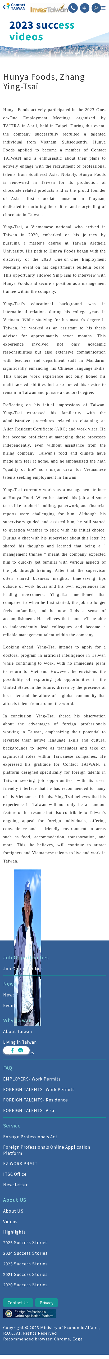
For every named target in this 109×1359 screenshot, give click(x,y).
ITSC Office (15, 1174)
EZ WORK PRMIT (20, 1163)
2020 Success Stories (25, 1284)
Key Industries (18, 1052)
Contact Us (18, 1302)
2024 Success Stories (25, 1253)
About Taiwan (17, 1031)
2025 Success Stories (25, 1242)
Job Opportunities (23, 968)
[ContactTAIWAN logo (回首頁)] (14, 8)
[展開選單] (103, 8)
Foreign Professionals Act (30, 1136)
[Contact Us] (73, 8)
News (9, 995)
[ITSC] (29, 1313)
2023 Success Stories (25, 1263)
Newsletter (15, 1184)
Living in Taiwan (20, 1042)
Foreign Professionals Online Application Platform (46, 1150)
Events (10, 1005)
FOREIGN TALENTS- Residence (35, 1100)
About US (13, 1211)
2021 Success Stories (25, 1274)
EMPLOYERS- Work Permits (32, 1079)
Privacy (46, 1302)
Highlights (14, 1232)
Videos (10, 1221)
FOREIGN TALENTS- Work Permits (39, 1089)
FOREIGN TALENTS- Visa (28, 1110)
